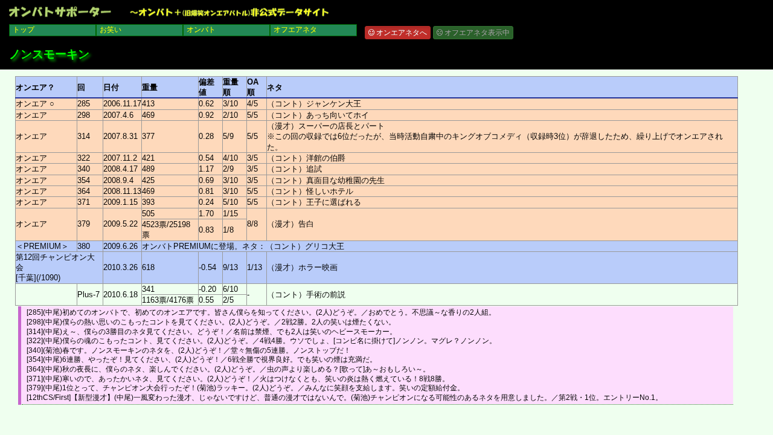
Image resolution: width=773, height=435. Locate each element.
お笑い (110, 29)
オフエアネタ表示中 (476, 32)
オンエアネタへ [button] (400, 32)
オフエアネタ (295, 29)
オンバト (201, 29)
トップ (23, 29)
